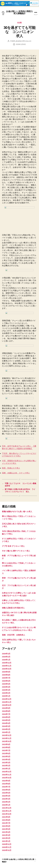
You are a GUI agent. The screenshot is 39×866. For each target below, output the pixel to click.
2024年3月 (6, 726)
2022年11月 (6, 775)
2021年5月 (6, 829)
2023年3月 (6, 763)
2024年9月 (6, 708)
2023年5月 (6, 757)
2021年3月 (6, 835)
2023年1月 (6, 769)
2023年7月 (6, 750)
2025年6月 (6, 681)
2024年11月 (6, 702)
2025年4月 (6, 687)
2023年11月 (6, 738)
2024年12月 (6, 699)
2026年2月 (6, 657)
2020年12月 (6, 844)
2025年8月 (6, 675)
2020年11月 (6, 847)
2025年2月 (6, 693)
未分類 (19, 22)
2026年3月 (6, 654)
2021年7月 (6, 823)
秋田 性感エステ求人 (11, 468)
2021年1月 (6, 841)
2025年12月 (6, 663)
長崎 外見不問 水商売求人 (13, 635)
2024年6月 (6, 717)
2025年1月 (6, 696)
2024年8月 (6, 711)
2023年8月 (6, 747)
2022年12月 (6, 772)
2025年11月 (6, 666)
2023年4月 (6, 760)
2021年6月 (6, 826)
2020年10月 (6, 850)
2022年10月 (6, 778)
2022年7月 (6, 787)
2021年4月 (6, 832)
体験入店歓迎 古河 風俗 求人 (13, 608)
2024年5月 (6, 720)
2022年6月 (6, 790)
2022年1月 (6, 805)
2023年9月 (6, 744)
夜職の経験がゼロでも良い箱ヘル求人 (17, 512)
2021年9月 (6, 817)
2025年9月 (6, 672)
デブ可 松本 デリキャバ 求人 (13, 546)
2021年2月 (6, 838)
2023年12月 (6, 735)
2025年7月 (6, 678)
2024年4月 (6, 723)
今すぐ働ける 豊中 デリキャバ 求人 (16, 551)
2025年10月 (6, 669)
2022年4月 (6, 796)
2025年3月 (6, 690)
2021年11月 (6, 811)
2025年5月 (6, 684)
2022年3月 (6, 799)
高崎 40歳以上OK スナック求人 (16, 473)
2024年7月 (6, 714)
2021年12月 (6, 808)
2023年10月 (6, 741)
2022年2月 (6, 802)
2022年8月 (6, 784)
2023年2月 (6, 766)
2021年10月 (6, 814)
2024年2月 (6, 729)
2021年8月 (6, 820)
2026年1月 (6, 660)
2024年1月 (6, 732)
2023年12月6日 (21, 44)
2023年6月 (6, 753)
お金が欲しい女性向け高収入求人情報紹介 (19, 12)
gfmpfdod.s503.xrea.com (23, 41)
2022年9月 (6, 781)
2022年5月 (6, 793)
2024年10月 (6, 705)
